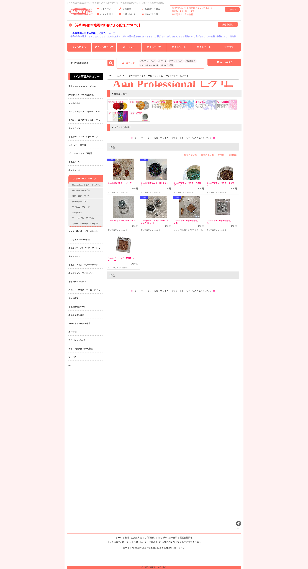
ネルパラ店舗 (151, 14)
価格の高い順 (207, 155)
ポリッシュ (129, 47)
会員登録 (126, 8)
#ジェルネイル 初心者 (149, 65)
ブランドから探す (122, 127)
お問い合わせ (128, 14)
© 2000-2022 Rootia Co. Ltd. (154, 567)
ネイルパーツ (154, 47)
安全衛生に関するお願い (189, 542)
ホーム (118, 537)
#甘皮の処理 (190, 61)
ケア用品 (228, 47)
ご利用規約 (149, 537)
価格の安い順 (190, 155)
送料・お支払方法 (133, 537)
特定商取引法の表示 (167, 537)
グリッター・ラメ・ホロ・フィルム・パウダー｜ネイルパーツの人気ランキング (172, 138)
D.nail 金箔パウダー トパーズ (120, 183)
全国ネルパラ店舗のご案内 (162, 542)
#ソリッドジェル (176, 61)
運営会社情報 (186, 537)
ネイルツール (204, 47)
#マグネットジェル (148, 61)
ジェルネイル (79, 47)
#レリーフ (162, 61)
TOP (119, 76)
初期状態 (233, 155)
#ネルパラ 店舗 (167, 65)
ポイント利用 (106, 14)
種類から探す (120, 94)
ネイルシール (179, 47)
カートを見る (226, 62)
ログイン (232, 9)
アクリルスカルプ (104, 47)
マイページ (105, 8)
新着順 (221, 155)
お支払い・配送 (152, 8)
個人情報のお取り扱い (120, 542)
